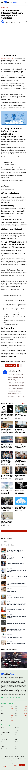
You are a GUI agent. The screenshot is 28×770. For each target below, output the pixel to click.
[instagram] (13, 697)
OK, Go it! (22, 765)
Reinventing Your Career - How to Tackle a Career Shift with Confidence (20, 446)
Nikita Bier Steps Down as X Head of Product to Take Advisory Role (7, 416)
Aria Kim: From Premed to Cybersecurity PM (7, 476)
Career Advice (17, 361)
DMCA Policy (16, 758)
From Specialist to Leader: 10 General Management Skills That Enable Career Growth (6, 461)
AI (1, 734)
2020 (7, 713)
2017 (21, 715)
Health (16, 732)
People (2, 744)
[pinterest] (19, 697)
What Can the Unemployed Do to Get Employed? (20, 416)
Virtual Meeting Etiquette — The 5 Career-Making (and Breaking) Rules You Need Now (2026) (20, 431)
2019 (21, 713)
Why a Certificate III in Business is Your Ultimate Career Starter (20, 477)
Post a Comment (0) (14, 531)
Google (16, 741)
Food (16, 746)
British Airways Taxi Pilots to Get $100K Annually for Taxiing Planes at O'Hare (6, 446)
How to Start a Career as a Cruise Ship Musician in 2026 (6, 492)
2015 (21, 717)
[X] (14, 365)
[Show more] (21, 365)
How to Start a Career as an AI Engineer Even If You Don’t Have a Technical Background (7, 507)
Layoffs (2, 746)
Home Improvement (5, 732)
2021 (21, 710)
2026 (7, 706)
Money (16, 739)
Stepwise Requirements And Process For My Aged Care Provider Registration (21, 492)
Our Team (22, 756)
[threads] (16, 697)
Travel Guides (4, 737)
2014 (7, 720)
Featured (23, 361)
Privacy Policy (11, 760)
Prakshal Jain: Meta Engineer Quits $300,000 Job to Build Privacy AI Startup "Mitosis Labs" (6, 431)
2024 (7, 708)
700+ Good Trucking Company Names (15, 597)
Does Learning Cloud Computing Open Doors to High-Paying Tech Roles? (20, 507)
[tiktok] (4, 697)
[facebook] (2, 697)
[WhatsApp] (18, 365)
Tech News (3, 730)
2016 (7, 717)
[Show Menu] (2, 2)
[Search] (26, 2)
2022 (7, 710)
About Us (5, 756)
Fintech (16, 748)
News (2, 727)
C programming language (7, 58)
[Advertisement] (14, 39)
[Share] (25, 21)
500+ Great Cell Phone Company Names (16, 623)
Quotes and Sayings (5, 748)
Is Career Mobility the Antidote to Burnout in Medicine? (20, 461)
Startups (17, 744)
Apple (2, 741)
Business (17, 727)
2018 (7, 715)
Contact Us (16, 756)
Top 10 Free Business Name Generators (16, 643)
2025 (21, 706)
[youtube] (10, 697)
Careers (3, 758)
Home (2, 7)
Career (6, 7)
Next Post (24, 535)
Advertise (11, 756)
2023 (21, 708)
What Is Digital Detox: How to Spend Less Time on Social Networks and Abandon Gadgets (16, 604)
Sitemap (17, 760)
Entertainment (4, 739)
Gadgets (17, 734)
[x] (7, 697)
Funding (16, 737)
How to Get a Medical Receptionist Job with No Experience (6, 523)
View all (23, 403)
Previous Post (5, 535)
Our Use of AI (9, 758)
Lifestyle (17, 730)
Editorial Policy (23, 758)
